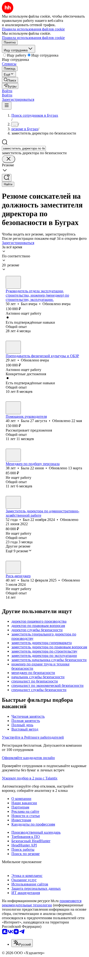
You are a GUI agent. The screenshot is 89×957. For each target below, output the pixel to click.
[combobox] (24, 148)
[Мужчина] (13, 282)
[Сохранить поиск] (6, 178)
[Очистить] (8, 159)
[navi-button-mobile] (6, 106)
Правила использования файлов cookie (33, 38)
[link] (10, 80)
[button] (7, 91)
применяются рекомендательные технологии (41, 903)
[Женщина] (13, 407)
